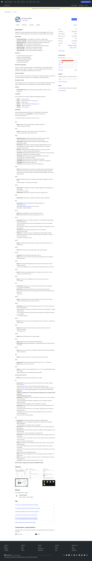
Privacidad (6, 550)
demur (26, 102)
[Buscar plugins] (15, 12)
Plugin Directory (7, 5)
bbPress (74, 548)
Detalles (17, 24)
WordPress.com (75, 545)
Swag (56, 550)
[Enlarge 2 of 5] (26, 479)
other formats (24, 386)
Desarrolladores (41, 548)
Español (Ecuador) (17, 555)
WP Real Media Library (21, 204)
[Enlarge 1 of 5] (26, 470)
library (71, 47)
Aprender (39, 545)
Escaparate (23, 545)
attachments (70, 45)
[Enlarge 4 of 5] (53, 470)
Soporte (75, 24)
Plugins (22, 548)
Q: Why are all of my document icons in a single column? (26, 514)
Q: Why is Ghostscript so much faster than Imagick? (25, 522)
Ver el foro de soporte (62, 81)
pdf (73, 47)
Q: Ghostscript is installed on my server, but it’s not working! (27, 511)
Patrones (22, 550)
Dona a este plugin (62, 90)
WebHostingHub (35, 103)
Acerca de (6, 545)
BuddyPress (74, 550)
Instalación (31, 24)
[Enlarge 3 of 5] (40, 470)
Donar (56, 548)
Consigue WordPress (86, 1)
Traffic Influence (34, 100)
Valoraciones (24, 24)
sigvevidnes (19, 273)
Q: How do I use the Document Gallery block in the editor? (26, 504)
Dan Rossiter (25, 20)
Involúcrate (57, 545)
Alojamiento (6, 548)
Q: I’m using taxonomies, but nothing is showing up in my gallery (27, 508)
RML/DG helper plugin (27, 206)
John (18, 287)
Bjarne (18, 231)
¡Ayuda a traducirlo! (56, 8)
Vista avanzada (61, 50)
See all (75, 69)
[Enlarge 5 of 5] (53, 481)
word (75, 47)
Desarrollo (38, 24)
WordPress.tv (41, 550)
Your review (60, 69)
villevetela (26, 99)
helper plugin (19, 91)
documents (74, 45)
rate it (38, 117)
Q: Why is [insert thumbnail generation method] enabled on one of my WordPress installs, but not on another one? (26, 518)
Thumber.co (30, 232)
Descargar (74, 19)
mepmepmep (27, 105)
